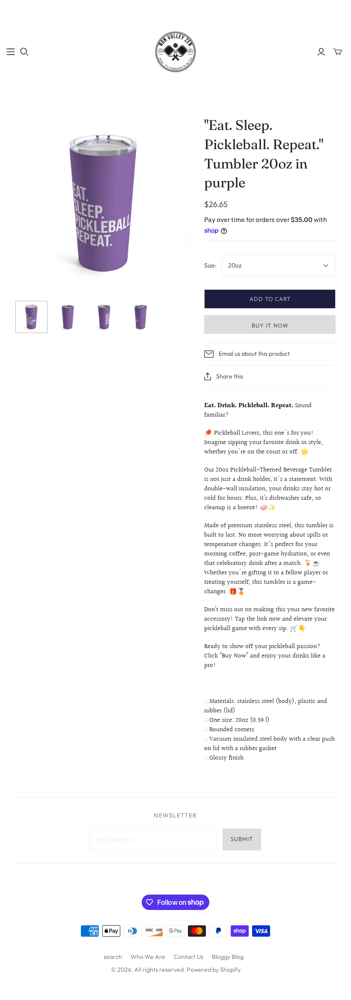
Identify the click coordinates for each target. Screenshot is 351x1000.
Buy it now (270, 325)
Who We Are (148, 957)
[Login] (321, 52)
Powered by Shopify (214, 969)
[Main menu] (10, 52)
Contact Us (188, 957)
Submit (242, 838)
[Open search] (24, 52)
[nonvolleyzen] (175, 51)
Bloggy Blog (228, 957)
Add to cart (270, 298)
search (113, 957)
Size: (210, 265)
